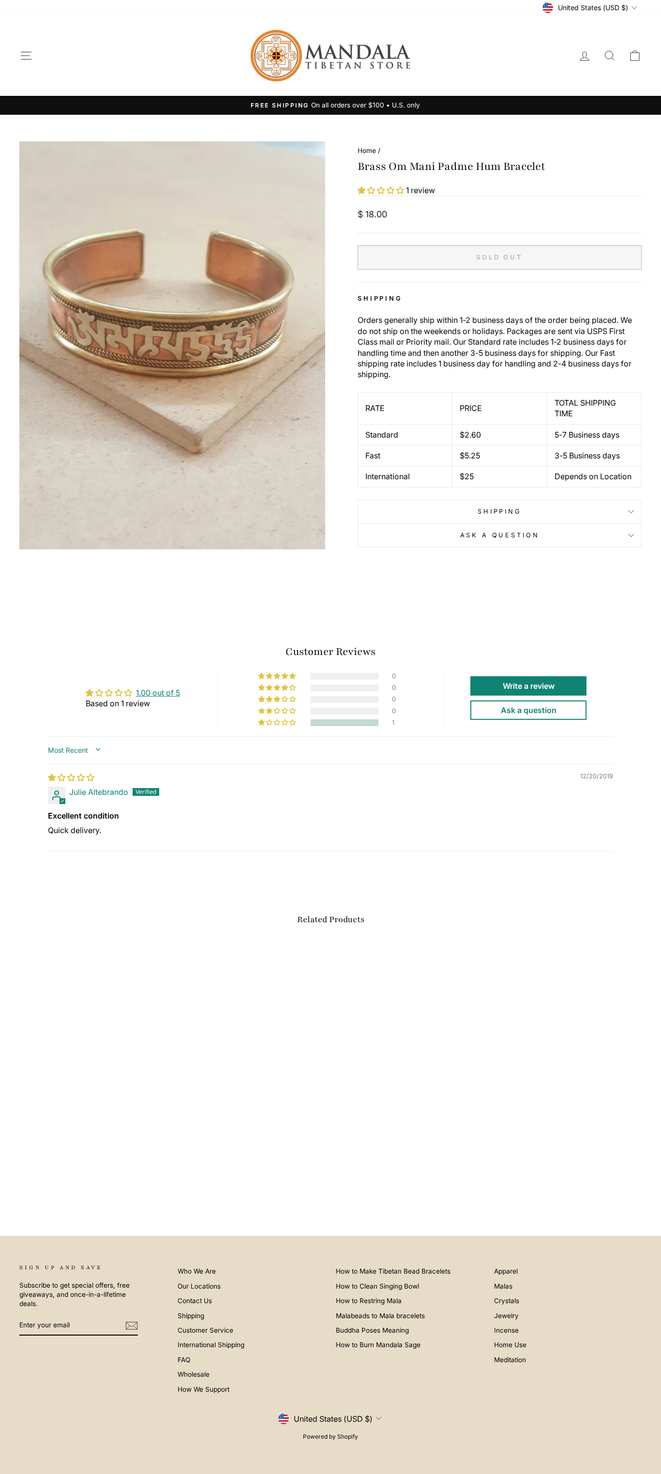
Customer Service (205, 1330)
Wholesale (194, 1374)
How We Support (203, 1389)
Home (367, 150)
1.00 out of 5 (158, 693)
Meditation (510, 1360)
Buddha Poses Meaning (372, 1330)
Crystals (506, 1301)
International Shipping (211, 1345)
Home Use (510, 1345)
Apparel (506, 1271)
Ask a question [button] (528, 710)
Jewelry (506, 1316)
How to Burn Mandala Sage (378, 1345)
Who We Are (197, 1271)
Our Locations (199, 1286)
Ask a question (500, 535)
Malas (503, 1286)
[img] (71, 777)
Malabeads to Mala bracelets (380, 1316)
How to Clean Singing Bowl (377, 1286)
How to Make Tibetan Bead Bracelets (393, 1271)
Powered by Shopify (330, 1436)
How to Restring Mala (369, 1301)
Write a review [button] (529, 686)
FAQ (184, 1360)
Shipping (500, 511)
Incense (506, 1330)
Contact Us (195, 1301)
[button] (382, 190)
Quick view (93, 1134)
